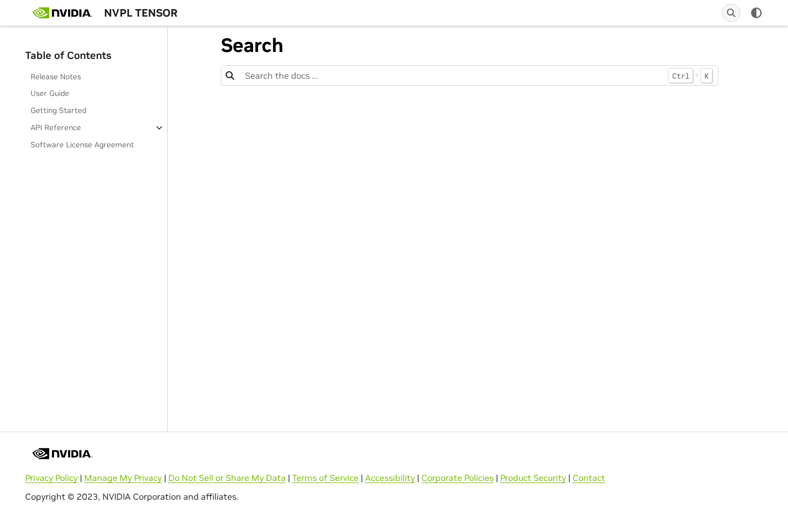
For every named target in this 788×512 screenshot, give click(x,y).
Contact (589, 477)
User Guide (50, 93)
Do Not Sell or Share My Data (227, 477)
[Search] (731, 13)
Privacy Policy (51, 477)
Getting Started (58, 110)
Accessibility (390, 477)
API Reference (56, 127)
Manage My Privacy (123, 477)
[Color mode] (756, 13)
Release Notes (56, 76)
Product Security (533, 477)
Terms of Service (325, 477)
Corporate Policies (457, 477)
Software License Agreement (82, 144)
